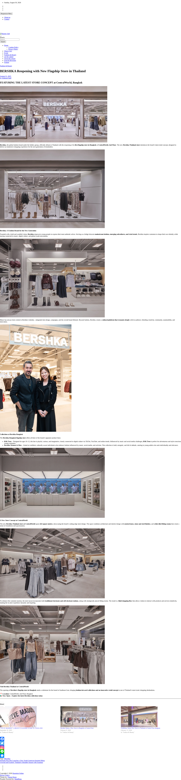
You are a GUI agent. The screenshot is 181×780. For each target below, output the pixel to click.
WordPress (18, 779)
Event (6, 53)
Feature (6, 62)
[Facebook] (2, 739)
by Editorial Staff (5, 78)
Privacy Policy (13, 49)
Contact (6, 19)
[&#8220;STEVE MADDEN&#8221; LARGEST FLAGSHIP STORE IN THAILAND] (29, 716)
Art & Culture (8, 57)
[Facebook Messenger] (2, 756)
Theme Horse (12, 777)
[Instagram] (2, 747)
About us (7, 17)
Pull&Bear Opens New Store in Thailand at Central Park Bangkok (140, 728)
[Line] (2, 751)
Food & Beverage (10, 60)
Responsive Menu (6, 13)
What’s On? (8, 51)
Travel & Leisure (9, 59)
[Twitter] (2, 743)
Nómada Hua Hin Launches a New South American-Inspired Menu (22, 760)
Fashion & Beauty (10, 55)
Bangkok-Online (18, 773)
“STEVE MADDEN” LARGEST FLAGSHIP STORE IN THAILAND (21, 728)
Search (2, 37)
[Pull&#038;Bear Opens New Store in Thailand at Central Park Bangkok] (150, 716)
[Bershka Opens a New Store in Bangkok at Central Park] (89, 716)
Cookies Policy (13, 47)
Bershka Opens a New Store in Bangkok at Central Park (77, 728)
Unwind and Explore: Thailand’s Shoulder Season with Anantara (21, 762)
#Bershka (7, 759)
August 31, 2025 (5, 76)
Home (6, 45)
